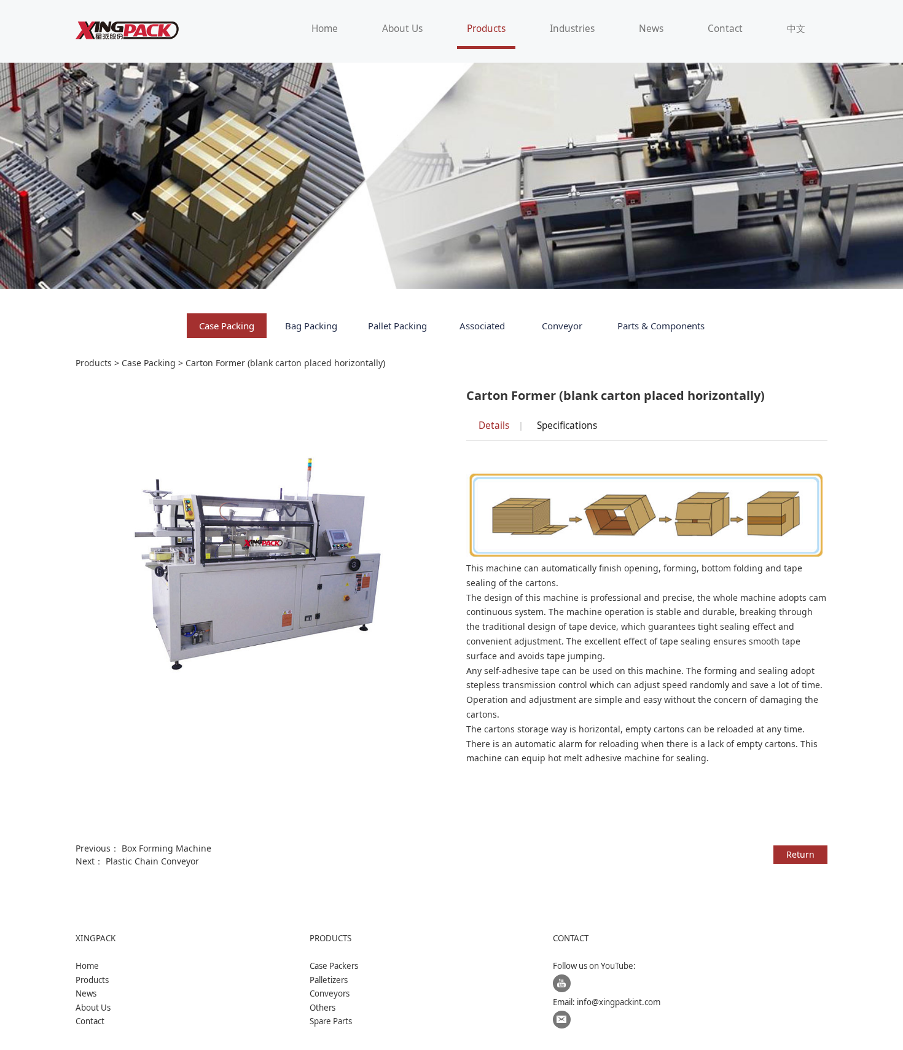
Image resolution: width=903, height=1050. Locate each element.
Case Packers (334, 965)
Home (324, 28)
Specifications (567, 425)
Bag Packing (311, 325)
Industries (572, 28)
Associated (482, 325)
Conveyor (562, 325)
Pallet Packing (397, 325)
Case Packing (226, 325)
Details (494, 425)
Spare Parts (331, 1021)
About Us (402, 28)
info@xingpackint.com (618, 1002)
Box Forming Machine (166, 848)
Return (800, 854)
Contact (725, 28)
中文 (796, 28)
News (651, 28)
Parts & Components (661, 325)
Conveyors (330, 993)
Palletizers (329, 979)
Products (486, 28)
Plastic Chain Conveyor (152, 861)
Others (322, 1007)
